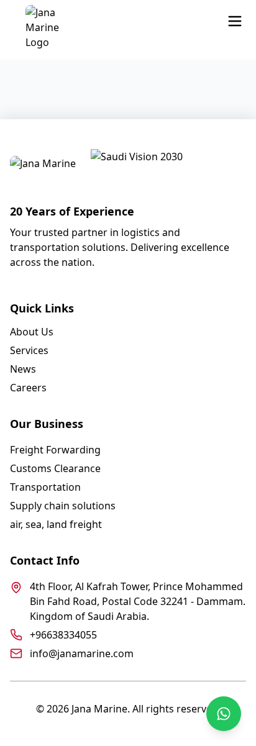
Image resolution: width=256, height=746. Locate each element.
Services (29, 350)
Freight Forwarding (55, 450)
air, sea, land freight (56, 524)
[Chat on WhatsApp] (223, 713)
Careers (28, 387)
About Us (31, 332)
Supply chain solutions (63, 505)
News (23, 369)
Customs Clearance (55, 468)
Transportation (45, 487)
